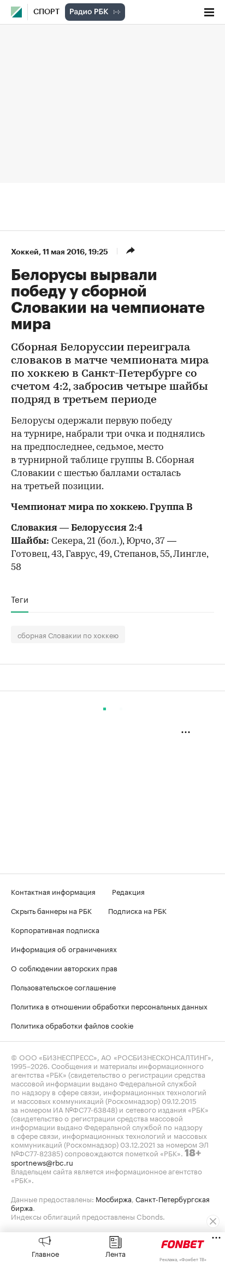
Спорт (46, 12)
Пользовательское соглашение (63, 986)
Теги (19, 599)
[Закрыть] (213, 1221)
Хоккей (25, 252)
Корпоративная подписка (55, 929)
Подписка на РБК (137, 910)
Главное (45, 1253)
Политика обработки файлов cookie (72, 1024)
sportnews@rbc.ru (42, 1161)
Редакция (128, 891)
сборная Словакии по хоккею (68, 634)
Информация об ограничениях (64, 948)
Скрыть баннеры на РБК (51, 910)
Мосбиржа (114, 1198)
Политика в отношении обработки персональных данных (109, 1005)
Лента (115, 1253)
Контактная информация (53, 891)
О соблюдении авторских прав (64, 967)
